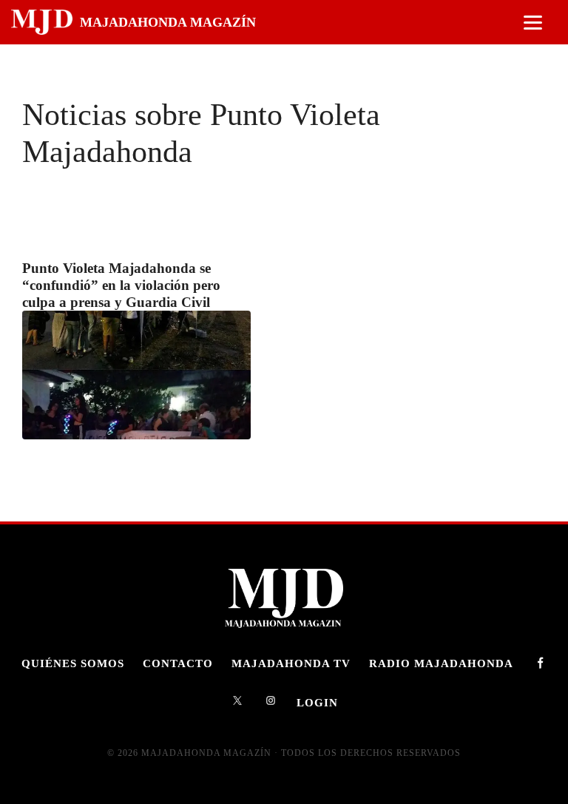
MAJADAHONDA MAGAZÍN (168, 22)
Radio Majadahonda (441, 663)
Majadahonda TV (291, 663)
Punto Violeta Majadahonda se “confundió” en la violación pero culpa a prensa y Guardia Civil (121, 285)
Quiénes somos (72, 663)
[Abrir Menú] (533, 22)
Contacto (178, 663)
